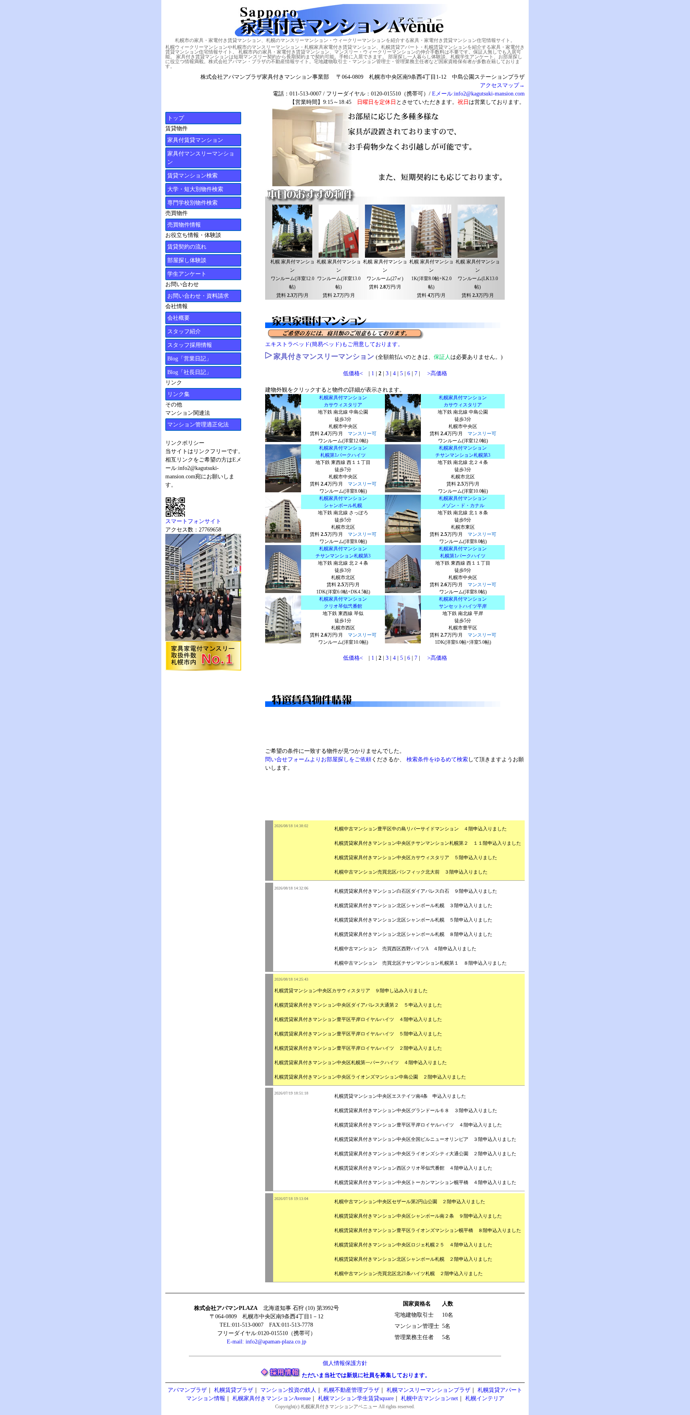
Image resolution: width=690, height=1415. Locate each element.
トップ (175, 118)
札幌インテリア (484, 1398)
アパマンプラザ (187, 1390)
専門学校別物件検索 (192, 203)
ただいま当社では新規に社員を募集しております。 (366, 1375)
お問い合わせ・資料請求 (198, 296)
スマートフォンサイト (193, 521)
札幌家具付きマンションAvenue (271, 1398)
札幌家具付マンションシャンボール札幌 (343, 502)
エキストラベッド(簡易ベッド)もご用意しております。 (334, 344)
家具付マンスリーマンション (200, 158)
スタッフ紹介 (184, 331)
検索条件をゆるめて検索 (437, 759)
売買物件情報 (184, 225)
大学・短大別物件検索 (195, 189)
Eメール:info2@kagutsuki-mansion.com (478, 94)
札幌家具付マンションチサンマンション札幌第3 (462, 451)
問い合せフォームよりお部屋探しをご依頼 (318, 759)
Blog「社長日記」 (189, 372)
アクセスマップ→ (502, 85)
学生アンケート (186, 274)
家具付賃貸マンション (195, 140)
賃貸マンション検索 (192, 176)
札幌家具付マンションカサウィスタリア (343, 401)
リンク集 (178, 394)
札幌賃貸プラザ (233, 1390)
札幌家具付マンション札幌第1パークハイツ (343, 451)
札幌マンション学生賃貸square (356, 1398)
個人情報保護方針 (345, 1363)
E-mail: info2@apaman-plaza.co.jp (266, 1342)
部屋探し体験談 (186, 260)
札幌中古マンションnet (429, 1398)
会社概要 (178, 318)
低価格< (353, 373)
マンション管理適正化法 (198, 425)
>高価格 (437, 373)
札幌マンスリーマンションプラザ (428, 1390)
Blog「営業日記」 (189, 359)
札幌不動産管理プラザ (351, 1390)
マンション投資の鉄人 (288, 1390)
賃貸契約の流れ (186, 247)
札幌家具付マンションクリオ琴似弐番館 (343, 602)
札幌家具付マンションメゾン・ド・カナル (463, 502)
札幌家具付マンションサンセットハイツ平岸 (463, 602)
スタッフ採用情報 (189, 345)
